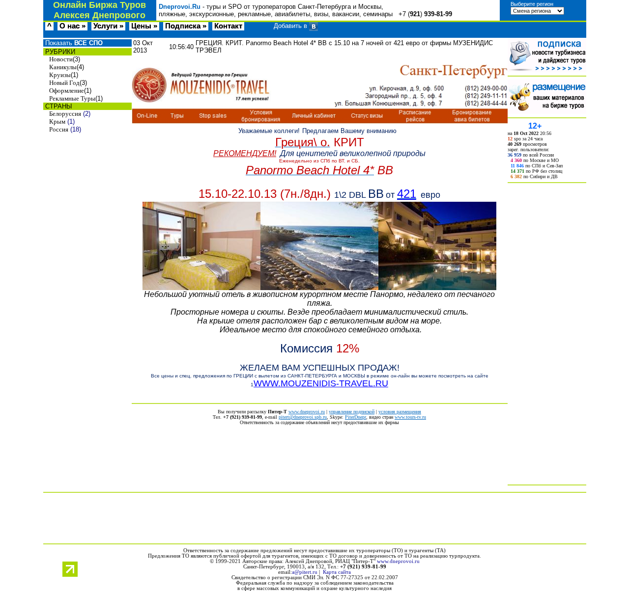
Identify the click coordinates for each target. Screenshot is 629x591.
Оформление (66, 90)
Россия (58, 129)
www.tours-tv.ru (410, 417)
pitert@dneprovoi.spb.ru (303, 417)
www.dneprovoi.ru (306, 411)
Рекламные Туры (72, 98)
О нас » (72, 26)
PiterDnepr (355, 417)
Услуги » (108, 26)
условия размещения (399, 411)
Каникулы (63, 67)
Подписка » (185, 26)
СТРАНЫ (57, 106)
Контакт (228, 26)
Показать (73, 43)
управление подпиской (351, 411)
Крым (57, 121)
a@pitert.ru (304, 572)
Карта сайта (337, 572)
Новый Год (64, 82)
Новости (61, 59)
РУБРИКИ (59, 51)
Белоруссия (65, 113)
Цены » (144, 26)
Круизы (60, 75)
